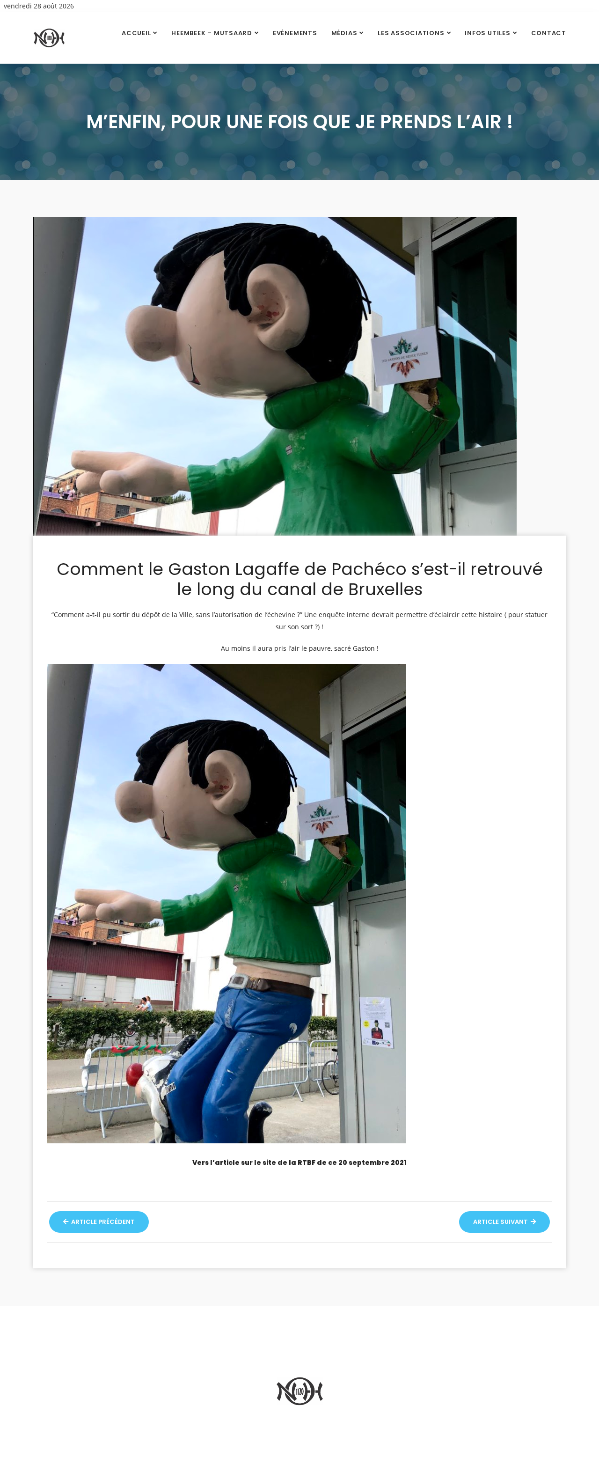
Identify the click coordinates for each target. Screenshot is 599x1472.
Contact (548, 33)
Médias (344, 33)
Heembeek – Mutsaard (211, 33)
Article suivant (501, 1221)
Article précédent (102, 1221)
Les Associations (411, 33)
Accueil (136, 33)
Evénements (295, 33)
